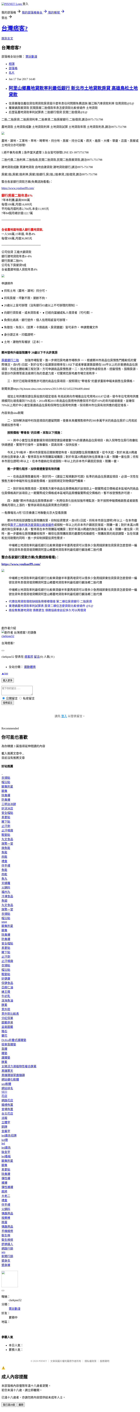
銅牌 (4, 1126)
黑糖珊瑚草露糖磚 (13, 1075)
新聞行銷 (7, 1256)
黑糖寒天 (7, 1070)
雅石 (4, 1031)
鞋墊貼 (5, 834)
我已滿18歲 (9, 1404)
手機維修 (7, 1231)
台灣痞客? (14, 28)
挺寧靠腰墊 (8, 1044)
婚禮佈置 (7, 1104)
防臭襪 (5, 799)
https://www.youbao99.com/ (17, 188)
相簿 (12, 63)
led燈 (4, 1139)
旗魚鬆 (5, 848)
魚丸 (4, 878)
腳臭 (4, 791)
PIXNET (43, 1361)
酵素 (4, 1005)
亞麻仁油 (7, 987)
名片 (12, 72)
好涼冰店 (7, 808)
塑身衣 (5, 1260)
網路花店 (7, 1100)
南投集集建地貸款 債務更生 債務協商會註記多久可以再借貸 (47, 610)
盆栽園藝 (7, 1026)
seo (3, 1252)
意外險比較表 (10, 1013)
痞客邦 (28, 656)
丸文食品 (7, 839)
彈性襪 (5, 1178)
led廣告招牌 (9, 1135)
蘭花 (4, 1035)
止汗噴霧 (7, 830)
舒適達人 (7, 1244)
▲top (4, 673)
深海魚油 (7, 1000)
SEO (4, 1091)
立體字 (5, 1122)
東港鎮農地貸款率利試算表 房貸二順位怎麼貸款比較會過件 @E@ (51, 605)
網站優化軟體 (10, 1079)
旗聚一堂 (7, 843)
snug (4, 921)
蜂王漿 (5, 991)
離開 (21, 1404)
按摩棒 (5, 1217)
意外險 (5, 1009)
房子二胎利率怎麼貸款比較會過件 (32, 524)
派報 (4, 1118)
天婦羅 (5, 883)
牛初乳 (5, 996)
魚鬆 (4, 852)
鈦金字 (5, 1152)
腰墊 (4, 1053)
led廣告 (6, 1147)
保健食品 (7, 983)
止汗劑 (5, 826)
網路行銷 (7, 1248)
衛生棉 (5, 1235)
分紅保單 (7, 1018)
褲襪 (4, 1182)
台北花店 (7, 1113)
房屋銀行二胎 (10, 360)
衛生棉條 (7, 1239)
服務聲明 (104, 1361)
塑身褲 (5, 1265)
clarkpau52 (7, 636)
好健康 (5, 978)
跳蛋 (4, 1222)
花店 (4, 1096)
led (3, 1143)
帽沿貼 (5, 782)
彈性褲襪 (7, 1187)
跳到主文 (7, 38)
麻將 (4, 1191)
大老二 (5, 1195)
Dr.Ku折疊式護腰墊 (13, 1040)
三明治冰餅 (8, 804)
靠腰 (4, 1048)
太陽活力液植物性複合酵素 (18, 1066)
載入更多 (7, 680)
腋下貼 (5, 821)
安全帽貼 (7, 812)
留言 (37, 656)
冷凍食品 (7, 896)
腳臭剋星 (7, 786)
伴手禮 (5, 865)
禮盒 (4, 861)
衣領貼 (5, 777)
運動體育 (30, 667)
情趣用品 (7, 1213)
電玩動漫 (31, 56)
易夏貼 (5, 817)
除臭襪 (5, 795)
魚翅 (4, 900)
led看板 (6, 1156)
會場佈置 (7, 1109)
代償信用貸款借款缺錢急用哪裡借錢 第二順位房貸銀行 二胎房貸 (50, 601)
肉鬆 (4, 856)
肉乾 (4, 874)
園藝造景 (7, 1022)
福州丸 (5, 891)
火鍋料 (5, 887)
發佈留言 (7, 702)
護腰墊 (5, 1057)
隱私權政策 (90, 1361)
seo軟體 (6, 1084)
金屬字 (5, 1131)
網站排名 (7, 1088)
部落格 (13, 68)
